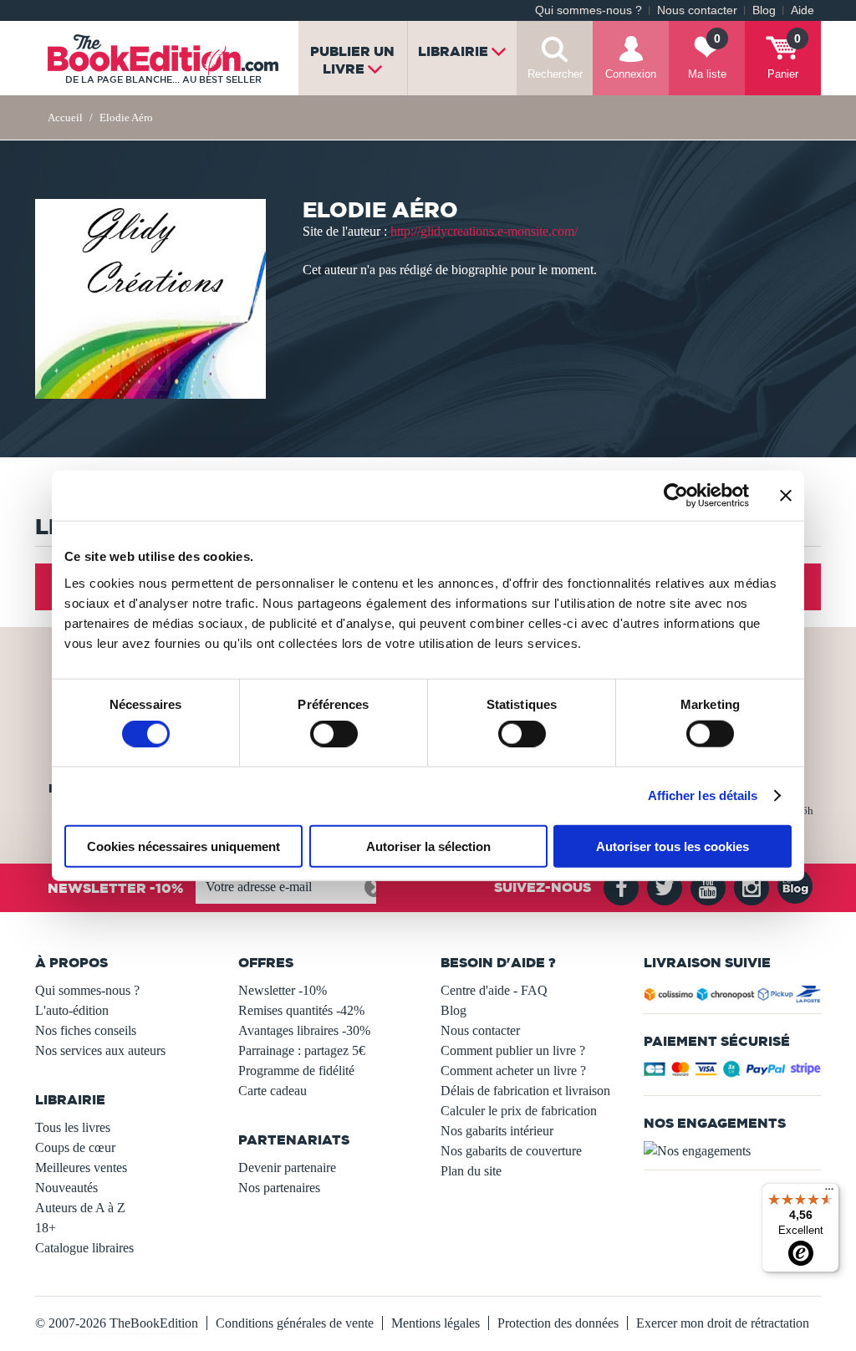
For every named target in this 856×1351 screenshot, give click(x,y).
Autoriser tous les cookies (672, 846)
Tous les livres (72, 1127)
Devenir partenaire (287, 1167)
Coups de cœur (75, 1147)
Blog (764, 10)
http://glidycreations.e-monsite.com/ (484, 231)
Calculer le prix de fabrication (519, 1111)
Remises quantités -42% (301, 1010)
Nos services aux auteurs (100, 1050)
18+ (45, 1228)
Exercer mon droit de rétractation (722, 1323)
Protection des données (558, 1323)
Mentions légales (435, 1323)
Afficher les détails (703, 795)
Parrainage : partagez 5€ (301, 1050)
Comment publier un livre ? (513, 1050)
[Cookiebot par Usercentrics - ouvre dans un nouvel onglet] (676, 495)
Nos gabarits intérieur (497, 1131)
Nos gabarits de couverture (511, 1151)
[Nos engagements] (733, 1151)
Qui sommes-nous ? (588, 10)
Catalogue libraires (84, 1248)
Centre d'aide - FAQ (494, 990)
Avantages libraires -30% (304, 1030)
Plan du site (471, 1171)
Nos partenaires (279, 1187)
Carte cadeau (272, 1090)
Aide (802, 10)
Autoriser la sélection (428, 846)
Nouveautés (66, 1187)
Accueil (65, 117)
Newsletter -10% (282, 990)
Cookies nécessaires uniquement (183, 846)
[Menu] (829, 1193)
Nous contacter (697, 10)
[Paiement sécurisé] (733, 1073)
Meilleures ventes (81, 1167)
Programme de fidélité (296, 1070)
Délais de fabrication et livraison (525, 1090)
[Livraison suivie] (733, 996)
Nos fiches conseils (85, 1030)
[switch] (334, 734)
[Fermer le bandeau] (786, 496)
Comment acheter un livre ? (513, 1070)
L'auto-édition (72, 1010)
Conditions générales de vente (295, 1323)
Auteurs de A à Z (80, 1208)
